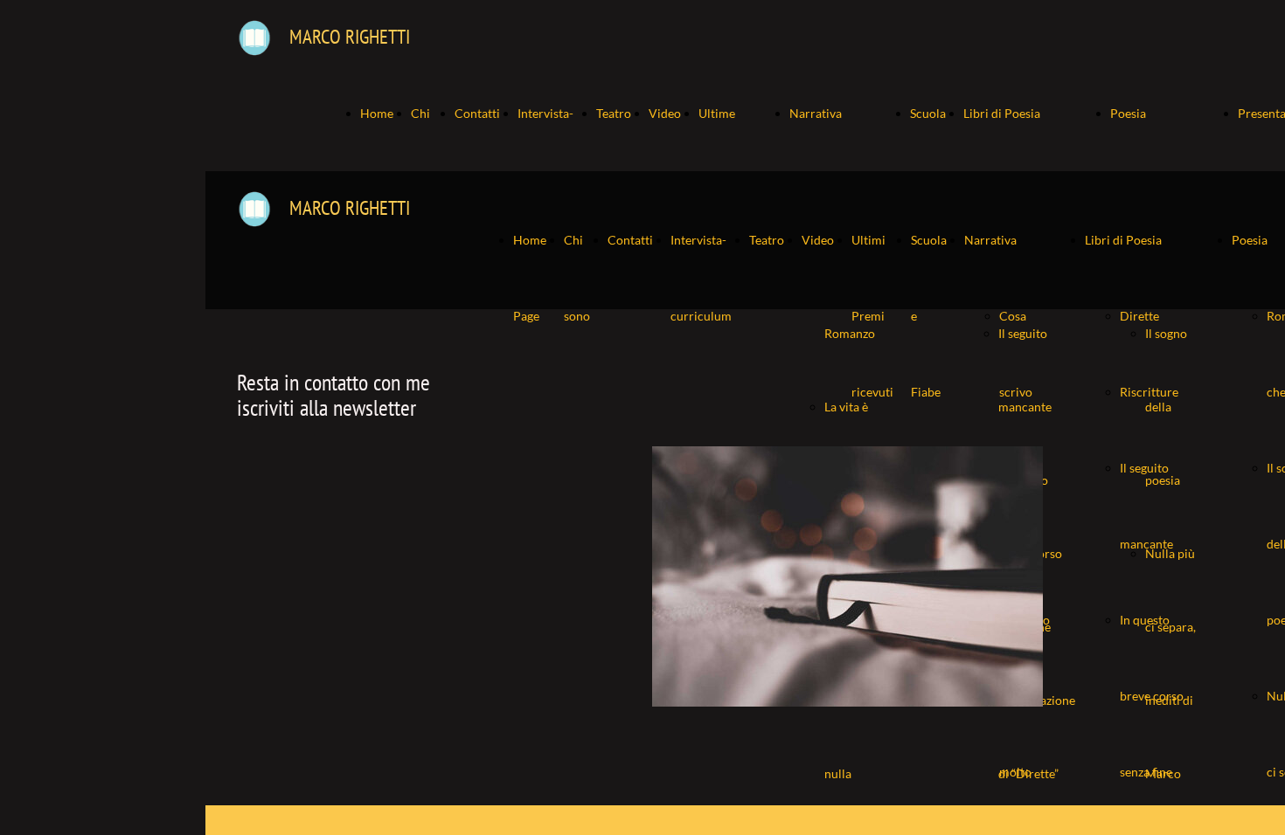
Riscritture (1149, 391)
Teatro (613, 113)
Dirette (1139, 315)
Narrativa (815, 113)
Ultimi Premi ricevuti (872, 315)
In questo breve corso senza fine (1152, 695)
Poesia (1128, 113)
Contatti (477, 113)
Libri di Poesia (1001, 113)
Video (665, 113)
